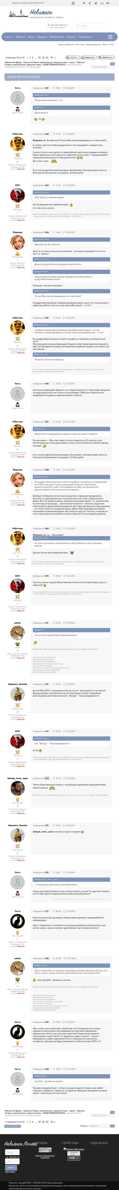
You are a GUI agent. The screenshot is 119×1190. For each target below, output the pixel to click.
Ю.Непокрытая (48, 1156)
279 (47, 1022)
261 (46, 88)
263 (47, 185)
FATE (17, 185)
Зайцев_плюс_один (17, 778)
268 (47, 470)
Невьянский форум (13, 62)
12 (39, 57)
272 (47, 684)
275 (46, 825)
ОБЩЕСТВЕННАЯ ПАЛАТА (54, 64)
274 (47, 778)
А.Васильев (45, 1157)
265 (47, 318)
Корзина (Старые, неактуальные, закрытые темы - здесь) (49, 62)
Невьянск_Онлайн (17, 684)
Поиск (105, 44)
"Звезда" (39, 1156)
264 (47, 232)
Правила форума (93, 44)
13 (43, 57)
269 (47, 528)
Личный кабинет (58, 25)
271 (46, 623)
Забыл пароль (10, 1172)
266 (47, 383)
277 (46, 911)
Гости (17, 911)
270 (47, 576)
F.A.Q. (111, 44)
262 (47, 134)
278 (47, 958)
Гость (17, 88)
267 (47, 422)
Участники (80, 44)
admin (17, 623)
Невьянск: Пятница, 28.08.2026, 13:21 (28, 3)
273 (46, 731)
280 (47, 1069)
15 (52, 57)
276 (47, 872)
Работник (17, 134)
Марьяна (17, 232)
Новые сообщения (66, 44)
